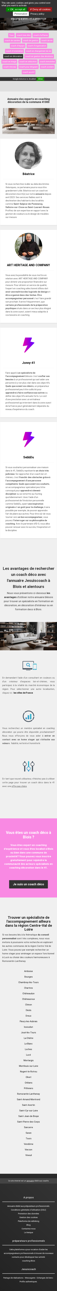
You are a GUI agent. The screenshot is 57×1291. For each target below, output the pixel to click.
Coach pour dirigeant (28, 67)
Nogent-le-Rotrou (28, 1071)
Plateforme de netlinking (28, 1221)
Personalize (20, 14)
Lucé (28, 1055)
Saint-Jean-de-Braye (28, 1116)
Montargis (29, 1060)
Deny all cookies (41, 9)
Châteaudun (28, 993)
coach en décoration (13, 56)
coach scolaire (47, 67)
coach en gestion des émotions (39, 56)
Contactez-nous (29, 1229)
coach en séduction (28, 61)
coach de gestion (30, 40)
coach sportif (29, 72)
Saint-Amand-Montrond (28, 1099)
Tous (11, 35)
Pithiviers (28, 1088)
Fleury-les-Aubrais (28, 1021)
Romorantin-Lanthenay (28, 1094)
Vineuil (28, 1155)
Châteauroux (28, 999)
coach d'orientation (14, 51)
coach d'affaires (40, 35)
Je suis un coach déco (28, 884)
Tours (28, 1138)
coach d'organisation (37, 46)
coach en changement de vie (38, 51)
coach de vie (46, 40)
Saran (28, 1133)
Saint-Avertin (28, 1105)
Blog (28, 1225)
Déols (28, 1010)
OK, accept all (17, 9)
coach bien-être (23, 35)
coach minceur (9, 67)
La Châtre (28, 1038)
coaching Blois (28, 1261)
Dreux (28, 1016)
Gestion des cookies (28, 1217)
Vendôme (28, 1144)
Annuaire (11, 1206)
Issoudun (28, 1027)
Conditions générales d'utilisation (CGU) (28, 1210)
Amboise (28, 971)
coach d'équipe (17, 46)
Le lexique (28, 1232)
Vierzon (28, 1149)
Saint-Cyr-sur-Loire (28, 1110)
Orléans (28, 1083)
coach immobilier (47, 61)
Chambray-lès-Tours (28, 982)
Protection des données (28, 1213)
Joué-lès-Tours (28, 1032)
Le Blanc (28, 1043)
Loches (28, 1049)
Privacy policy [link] (37, 14)
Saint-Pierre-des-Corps (28, 1122)
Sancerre (28, 1127)
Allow (40, 79)
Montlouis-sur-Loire (28, 1066)
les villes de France (23, 693)
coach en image (9, 61)
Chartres (28, 988)
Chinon (28, 1004)
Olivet (28, 1077)
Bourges (28, 977)
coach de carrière (12, 40)
